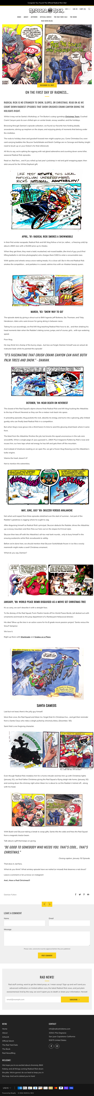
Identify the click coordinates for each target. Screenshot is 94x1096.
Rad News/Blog (47, 21)
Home (19, 17)
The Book (73, 17)
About (26, 17)
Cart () (83, 9)
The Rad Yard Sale (60, 17)
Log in (75, 9)
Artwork (34, 17)
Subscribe (74, 999)
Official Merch (45, 17)
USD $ (66, 9)
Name (6, 918)
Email (51, 918)
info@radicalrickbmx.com (59, 1029)
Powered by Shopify (9, 1093)
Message (7, 929)
